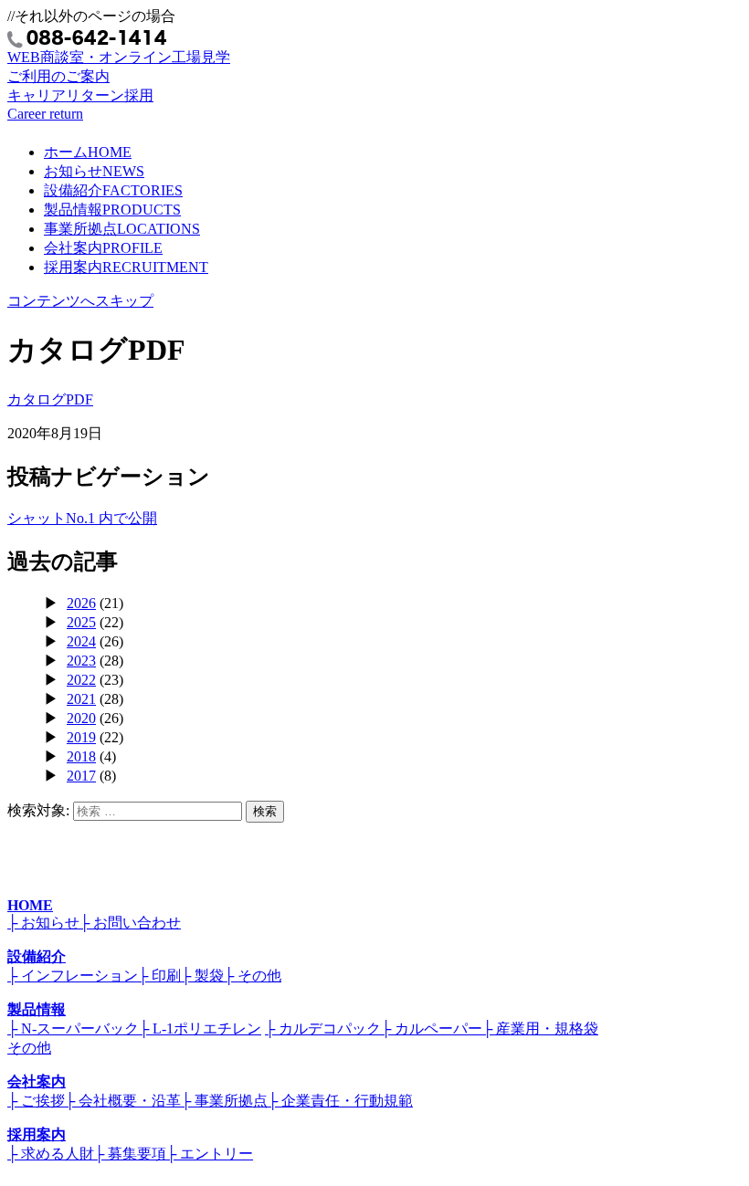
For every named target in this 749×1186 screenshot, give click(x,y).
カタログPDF (50, 399)
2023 (81, 660)
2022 (81, 679)
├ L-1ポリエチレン (200, 1028)
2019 (81, 737)
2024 (81, 641)
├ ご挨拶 (36, 1100)
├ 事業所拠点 (224, 1100)
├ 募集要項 (130, 1153)
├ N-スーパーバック (73, 1028)
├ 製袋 (202, 975)
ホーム (88, 152)
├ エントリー (209, 1153)
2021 (81, 699)
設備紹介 (113, 190)
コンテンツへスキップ (80, 301)
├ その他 (252, 975)
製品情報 (112, 209)
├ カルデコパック (323, 1028)
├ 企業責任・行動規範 (340, 1100)
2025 (81, 622)
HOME (30, 905)
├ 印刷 (159, 975)
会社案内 (103, 248)
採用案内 (126, 267)
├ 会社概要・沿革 (123, 1100)
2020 (81, 718)
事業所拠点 (122, 228)
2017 (81, 775)
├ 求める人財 (50, 1153)
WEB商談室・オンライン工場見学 (118, 66)
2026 (81, 603)
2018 (81, 756)
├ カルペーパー (431, 1028)
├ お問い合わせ (130, 922)
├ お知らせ (43, 922)
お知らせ (94, 171)
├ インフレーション (72, 975)
